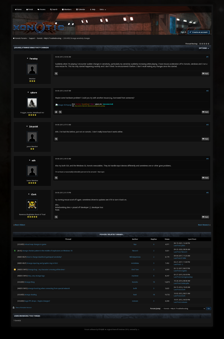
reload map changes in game (35, 244)
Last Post (177, 245)
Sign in (183, 32)
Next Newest (203, 225)
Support (32, 38)
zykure (33, 92)
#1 (207, 57)
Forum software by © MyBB (94, 329)
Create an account (200, 32)
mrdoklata (135, 263)
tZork (33, 194)
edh (33, 160)
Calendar (81, 9)
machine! (135, 276)
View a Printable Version (24, 307)
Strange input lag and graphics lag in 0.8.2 (42, 263)
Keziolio (135, 282)
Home (19, 9)
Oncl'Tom (135, 270)
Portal (30, 9)
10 (154, 282)
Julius (183, 245)
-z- (182, 264)
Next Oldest (20, 225)
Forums (42, 9)
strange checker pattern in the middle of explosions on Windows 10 (47, 251)
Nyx (135, 244)
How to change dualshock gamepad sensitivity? (44, 257)
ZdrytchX (33, 127)
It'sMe (183, 258)
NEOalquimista (135, 257)
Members (67, 9)
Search (54, 9)
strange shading (31, 295)
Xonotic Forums (21, 38)
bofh (135, 288)
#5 (207, 193)
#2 (207, 91)
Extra (102, 9)
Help (93, 9)
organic (184, 271)
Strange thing (30, 282)
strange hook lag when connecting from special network (49, 288)
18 (154, 295)
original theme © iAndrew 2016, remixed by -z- (122, 329)
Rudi (135, 295)
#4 (207, 159)
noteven (135, 301)
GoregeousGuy (186, 277)
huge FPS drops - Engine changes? (37, 301)
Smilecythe (185, 283)
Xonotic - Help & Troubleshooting (49, 38)
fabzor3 (135, 251)
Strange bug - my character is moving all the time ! (46, 270)
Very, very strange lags (36, 276)
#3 (207, 125)
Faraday (33, 59)
